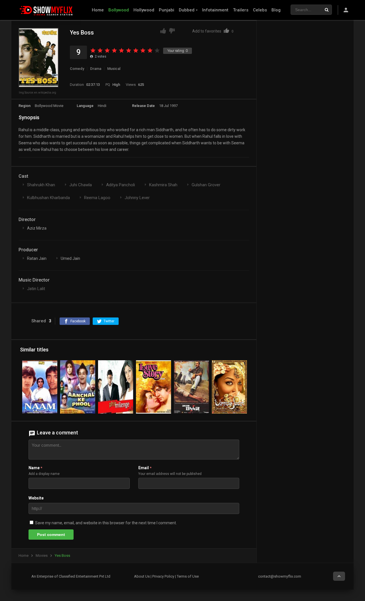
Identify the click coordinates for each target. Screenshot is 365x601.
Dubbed (186, 10)
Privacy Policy (163, 576)
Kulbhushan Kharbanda (48, 197)
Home (98, 10)
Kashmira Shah (163, 184)
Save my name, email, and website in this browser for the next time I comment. (106, 523)
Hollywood (143, 10)
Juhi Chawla (80, 184)
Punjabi (166, 10)
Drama (95, 68)
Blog (276, 10)
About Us (142, 576)
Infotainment (215, 10)
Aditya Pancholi (120, 184)
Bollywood (118, 10)
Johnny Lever (137, 197)
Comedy (77, 68)
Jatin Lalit (36, 288)
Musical (113, 68)
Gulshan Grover (206, 184)
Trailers (240, 10)
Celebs (260, 10)
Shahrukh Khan (41, 184)
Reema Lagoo (97, 197)
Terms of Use (188, 576)
